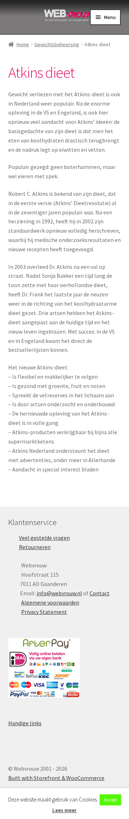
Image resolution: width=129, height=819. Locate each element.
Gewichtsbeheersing (56, 44)
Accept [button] (110, 800)
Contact (100, 593)
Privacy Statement (44, 611)
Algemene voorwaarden (50, 602)
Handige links (25, 723)
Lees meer (64, 810)
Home (22, 44)
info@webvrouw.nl (59, 593)
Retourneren (35, 547)
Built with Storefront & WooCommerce (56, 777)
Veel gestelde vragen (44, 537)
